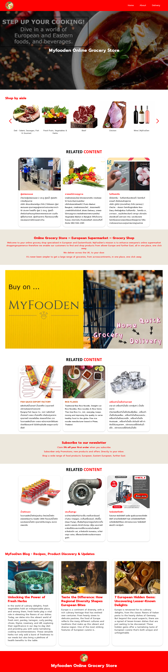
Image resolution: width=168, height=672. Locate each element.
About (143, 5)
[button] (10, 121)
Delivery (156, 5)
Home (131, 5)
